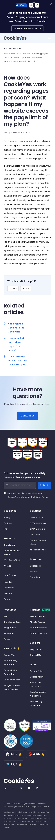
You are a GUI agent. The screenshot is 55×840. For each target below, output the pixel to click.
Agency (7, 599)
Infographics (10, 627)
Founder (8, 581)
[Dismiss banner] (51, 4)
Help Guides (10, 48)
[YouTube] (29, 788)
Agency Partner (37, 616)
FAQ (21, 48)
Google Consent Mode (38, 542)
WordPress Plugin (12, 560)
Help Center (36, 649)
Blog (6, 616)
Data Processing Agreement (38, 694)
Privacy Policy (41, 497)
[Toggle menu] (49, 38)
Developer (9, 587)
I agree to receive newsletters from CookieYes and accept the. (27, 495)
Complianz (35, 577)
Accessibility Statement (36, 703)
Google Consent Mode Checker (12, 687)
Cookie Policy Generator (10, 672)
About (7, 639)
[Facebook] (13, 788)
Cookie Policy (36, 676)
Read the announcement (25, 28)
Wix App (8, 565)
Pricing (7, 517)
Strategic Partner (38, 627)
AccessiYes (9, 655)
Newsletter (9, 633)
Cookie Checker (12, 679)
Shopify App (10, 545)
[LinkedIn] (36, 788)
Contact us (27, 415)
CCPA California (38, 523)
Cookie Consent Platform (12, 552)
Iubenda (34, 571)
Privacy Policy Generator (10, 662)
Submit (44, 485)
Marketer (8, 593)
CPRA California (37, 528)
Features (8, 523)
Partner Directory (38, 633)
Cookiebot (35, 565)
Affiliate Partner (37, 621)
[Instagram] (5, 788)
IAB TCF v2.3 (35, 534)
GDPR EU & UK (36, 517)
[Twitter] (21, 788)
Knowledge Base (12, 621)
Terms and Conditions (35, 684)
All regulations (37, 549)
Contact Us (35, 655)
